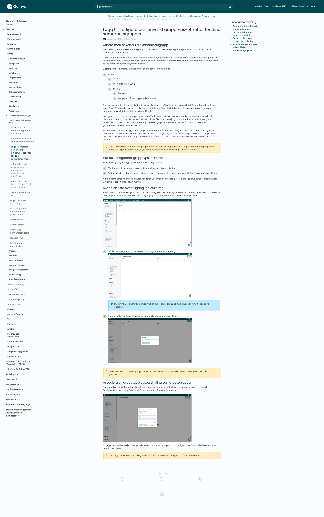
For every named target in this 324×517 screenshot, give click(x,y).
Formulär (13, 255)
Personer (13, 68)
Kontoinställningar (16, 58)
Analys (10, 329)
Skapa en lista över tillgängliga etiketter (243, 40)
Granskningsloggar (17, 265)
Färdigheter (14, 106)
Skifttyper (13, 101)
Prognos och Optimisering (13, 335)
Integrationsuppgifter (18, 270)
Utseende (13, 251)
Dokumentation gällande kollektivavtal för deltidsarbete (19, 412)
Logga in (11, 44)
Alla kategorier (114, 16)
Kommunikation (15, 341)
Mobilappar (12, 374)
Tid (8, 319)
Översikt (11, 309)
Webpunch (14, 111)
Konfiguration (13, 49)
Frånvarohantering (17, 92)
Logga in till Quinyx (262, 6)
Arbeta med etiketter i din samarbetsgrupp (245, 28)
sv (312, 6)
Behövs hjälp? (13, 394)
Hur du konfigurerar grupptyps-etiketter (243, 34)
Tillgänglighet (15, 78)
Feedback (11, 399)
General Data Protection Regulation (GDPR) (19, 363)
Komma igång (14, 39)
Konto (10, 54)
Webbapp (11, 29)
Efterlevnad (14, 82)
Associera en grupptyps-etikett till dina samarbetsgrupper (245, 47)
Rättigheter (14, 63)
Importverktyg (15, 274)
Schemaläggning (15, 314)
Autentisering (15, 96)
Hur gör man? (14, 346)
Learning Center (15, 34)
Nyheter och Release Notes (16, 23)
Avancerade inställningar (20, 115)
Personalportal (14, 356)
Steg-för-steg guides (17, 351)
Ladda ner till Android (299, 6)
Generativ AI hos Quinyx (18, 404)
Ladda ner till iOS (279, 6)
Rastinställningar (16, 87)
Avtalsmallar (14, 73)
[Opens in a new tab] (162, 494)
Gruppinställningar (16, 279)
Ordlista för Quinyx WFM (18, 369)
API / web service (14, 389)
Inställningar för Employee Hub (20, 121)
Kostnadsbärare (16, 260)
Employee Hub (13, 384)
